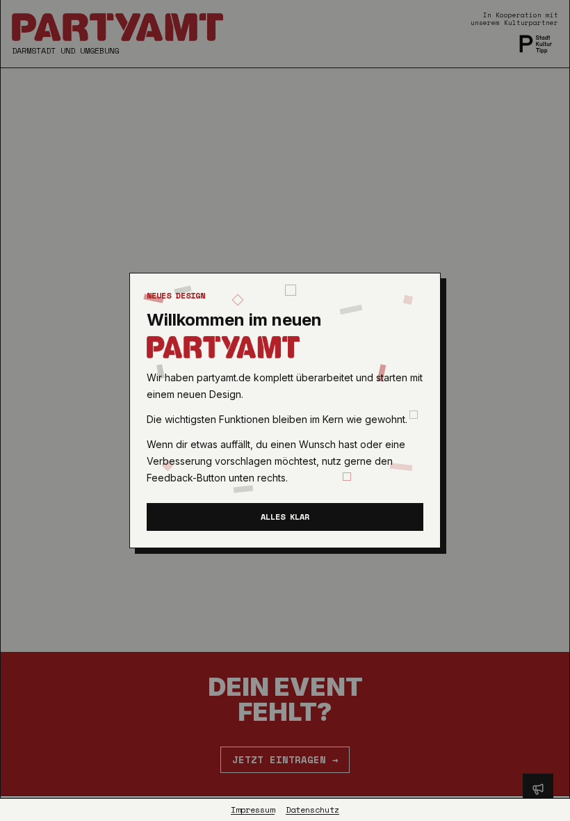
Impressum (253, 809)
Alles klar (285, 517)
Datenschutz (312, 809)
